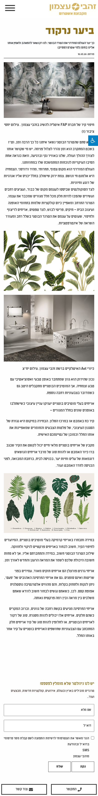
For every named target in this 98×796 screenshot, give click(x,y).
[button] (93, 140)
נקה (83, 767)
